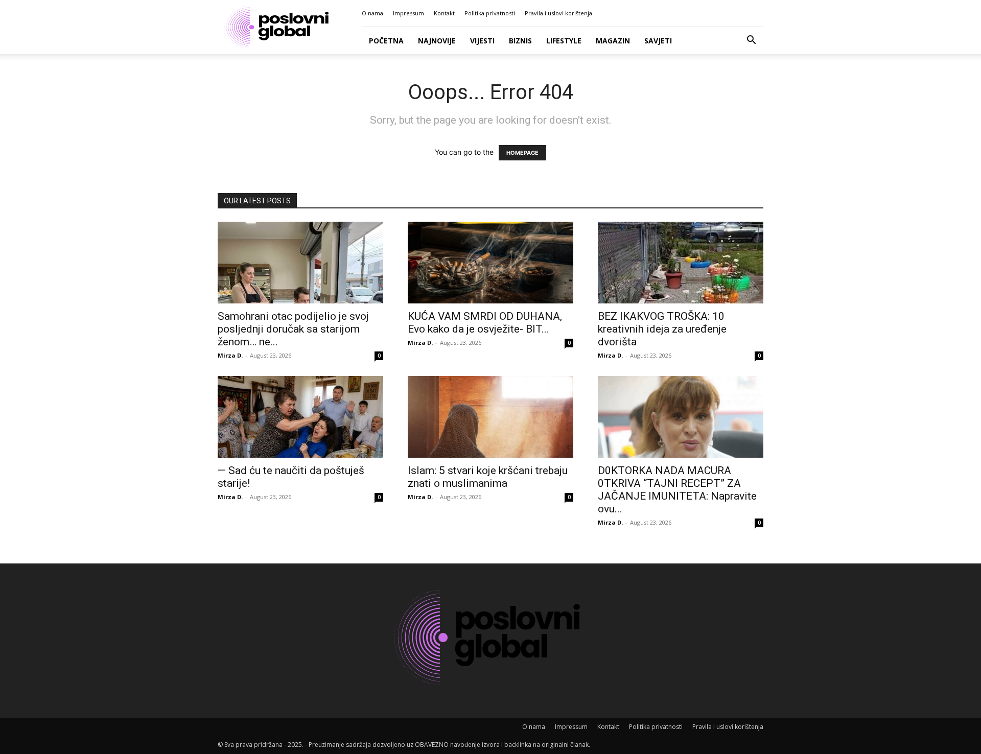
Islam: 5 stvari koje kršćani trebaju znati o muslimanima (488, 476)
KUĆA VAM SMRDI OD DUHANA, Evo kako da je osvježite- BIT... (485, 322)
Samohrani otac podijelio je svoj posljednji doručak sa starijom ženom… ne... (293, 329)
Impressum (408, 13)
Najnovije (437, 40)
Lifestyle (563, 40)
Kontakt (444, 13)
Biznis (520, 40)
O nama (372, 13)
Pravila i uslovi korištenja (558, 13)
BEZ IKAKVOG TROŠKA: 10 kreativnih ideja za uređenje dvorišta (662, 329)
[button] (751, 41)
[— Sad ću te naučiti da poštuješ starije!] (300, 417)
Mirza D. (230, 355)
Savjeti (658, 40)
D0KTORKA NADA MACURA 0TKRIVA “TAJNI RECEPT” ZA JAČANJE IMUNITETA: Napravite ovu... (677, 489)
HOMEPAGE (522, 152)
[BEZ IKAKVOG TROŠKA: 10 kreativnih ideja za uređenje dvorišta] (680, 262)
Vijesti (482, 40)
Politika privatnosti (489, 13)
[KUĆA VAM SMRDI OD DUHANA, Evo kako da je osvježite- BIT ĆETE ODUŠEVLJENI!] (490, 262)
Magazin (613, 40)
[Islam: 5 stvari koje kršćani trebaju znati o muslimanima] (490, 417)
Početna (386, 40)
